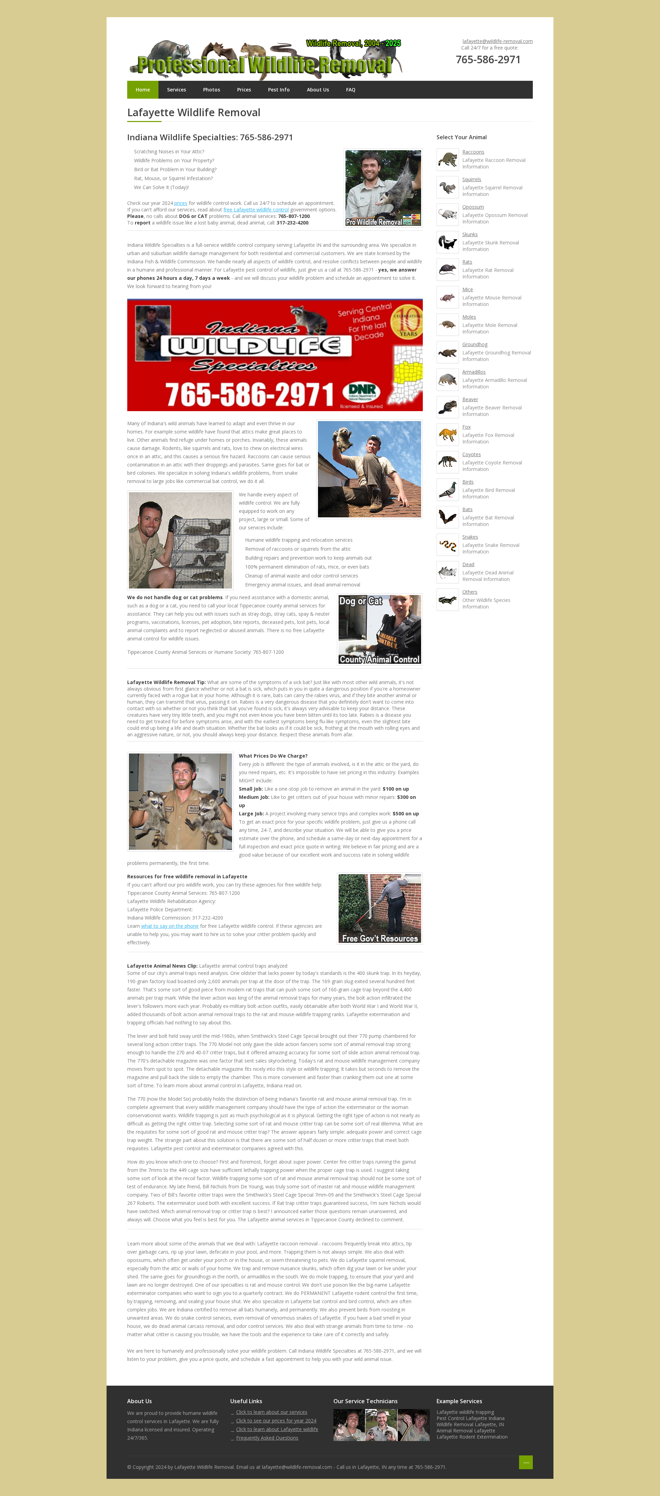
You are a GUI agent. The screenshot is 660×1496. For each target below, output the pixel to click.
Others (469, 591)
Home (143, 89)
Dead (468, 564)
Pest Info (279, 89)
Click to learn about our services (271, 1412)
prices (180, 203)
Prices (244, 89)
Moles (469, 317)
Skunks (470, 234)
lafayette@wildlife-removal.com (498, 41)
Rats (467, 261)
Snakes (470, 537)
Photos (211, 89)
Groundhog (474, 344)
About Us (318, 89)
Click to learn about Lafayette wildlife (277, 1429)
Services (176, 89)
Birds (468, 481)
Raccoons (473, 151)
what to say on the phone (170, 926)
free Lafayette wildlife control (256, 209)
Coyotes (471, 454)
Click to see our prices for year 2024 (276, 1420)
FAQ (350, 89)
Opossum (473, 207)
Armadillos (474, 371)
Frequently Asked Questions (267, 1437)
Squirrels (471, 179)
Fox (466, 427)
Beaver (470, 399)
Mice (467, 289)
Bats (467, 509)
